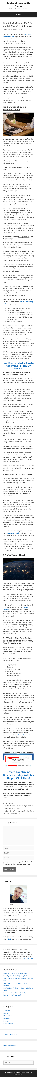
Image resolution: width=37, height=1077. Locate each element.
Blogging (6, 1013)
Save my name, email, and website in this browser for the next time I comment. (18, 863)
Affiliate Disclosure (10, 1035)
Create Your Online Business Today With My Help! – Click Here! (18, 775)
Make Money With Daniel (18, 5)
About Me (6, 1010)
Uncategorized (8, 1023)
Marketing (6, 1018)
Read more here (27, 958)
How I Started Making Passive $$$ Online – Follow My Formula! (18, 366)
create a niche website (23, 735)
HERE (9, 939)
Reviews (6, 1021)
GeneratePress (18, 1074)
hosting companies (13, 533)
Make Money (9, 803)
